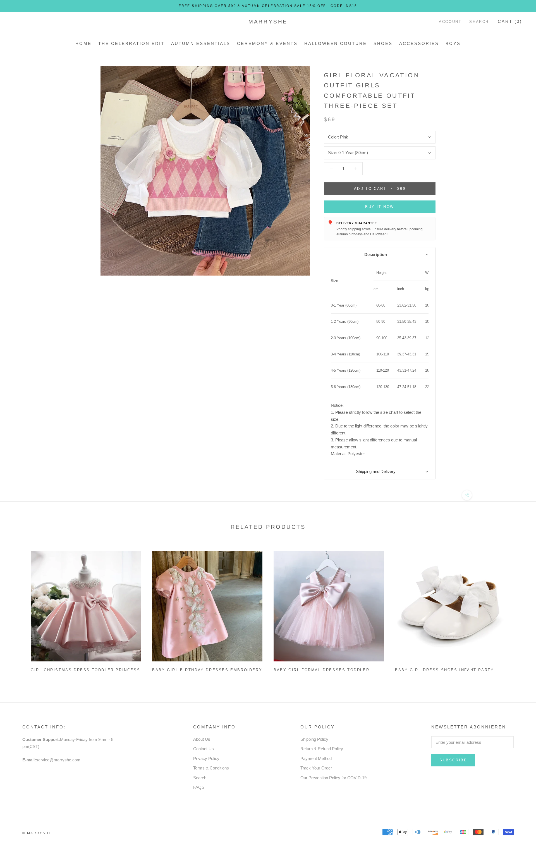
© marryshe (37, 833)
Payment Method (316, 758)
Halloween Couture (335, 43)
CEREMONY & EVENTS (267, 43)
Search (479, 22)
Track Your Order (316, 768)
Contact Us (203, 748)
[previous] (17, 609)
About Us (201, 739)
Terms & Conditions (211, 768)
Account (450, 22)
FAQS (198, 787)
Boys (453, 43)
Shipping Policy (314, 739)
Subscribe (453, 760)
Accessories (419, 43)
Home (83, 43)
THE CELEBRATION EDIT (131, 43)
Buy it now (379, 207)
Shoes (383, 43)
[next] (518, 609)
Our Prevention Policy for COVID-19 (333, 777)
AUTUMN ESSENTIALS (200, 43)
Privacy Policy (206, 758)
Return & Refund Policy (321, 748)
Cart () (510, 21)
